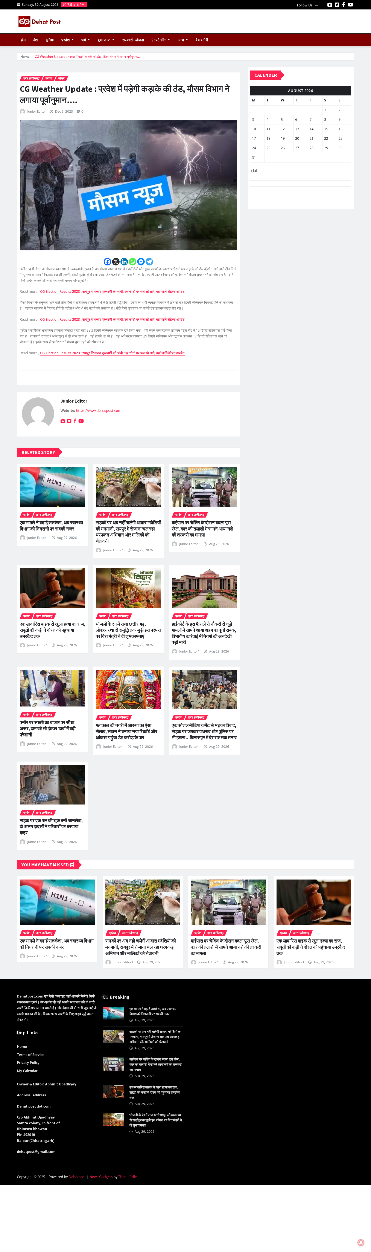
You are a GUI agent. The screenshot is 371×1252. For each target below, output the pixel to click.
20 (297, 138)
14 (311, 129)
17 (254, 138)
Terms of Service (30, 1054)
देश (35, 40)
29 (326, 148)
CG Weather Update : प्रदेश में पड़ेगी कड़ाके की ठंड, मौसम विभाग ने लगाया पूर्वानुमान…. (88, 56)
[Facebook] (107, 261)
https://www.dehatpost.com (98, 410)
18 (268, 138)
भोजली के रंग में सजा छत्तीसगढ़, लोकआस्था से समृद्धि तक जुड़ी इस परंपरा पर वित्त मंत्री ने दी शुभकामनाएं (128, 630)
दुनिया (50, 40)
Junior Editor (36, 111)
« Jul (253, 170)
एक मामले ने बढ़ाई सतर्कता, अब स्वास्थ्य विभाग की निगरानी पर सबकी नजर (51, 525)
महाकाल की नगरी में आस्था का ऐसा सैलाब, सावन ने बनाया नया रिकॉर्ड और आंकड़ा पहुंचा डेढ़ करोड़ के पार (126, 731)
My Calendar (27, 1070)
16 (340, 129)
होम (23, 40)
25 (268, 148)
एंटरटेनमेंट (159, 40)
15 (326, 129)
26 (283, 148)
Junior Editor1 (37, 537)
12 (283, 129)
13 (297, 129)
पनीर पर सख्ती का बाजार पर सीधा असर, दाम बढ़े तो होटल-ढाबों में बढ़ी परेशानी (48, 728)
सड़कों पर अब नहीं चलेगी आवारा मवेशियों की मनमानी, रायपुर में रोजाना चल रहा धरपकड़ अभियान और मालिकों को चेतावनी (128, 531)
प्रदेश (66, 40)
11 (268, 129)
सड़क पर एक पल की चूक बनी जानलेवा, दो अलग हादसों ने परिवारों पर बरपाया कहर (51, 826)
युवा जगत (104, 40)
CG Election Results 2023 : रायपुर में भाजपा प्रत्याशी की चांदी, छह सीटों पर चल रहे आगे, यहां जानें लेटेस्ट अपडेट (112, 291)
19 (283, 138)
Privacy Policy (28, 1062)
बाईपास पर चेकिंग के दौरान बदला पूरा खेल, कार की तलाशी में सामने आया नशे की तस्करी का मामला (202, 528)
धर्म (84, 40)
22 (326, 138)
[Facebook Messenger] (141, 261)
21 (311, 138)
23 (340, 138)
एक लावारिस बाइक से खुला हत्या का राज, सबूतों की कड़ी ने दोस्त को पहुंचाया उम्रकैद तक (52, 630)
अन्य (181, 40)
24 (254, 148)
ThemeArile (127, 1176)
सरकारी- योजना (133, 40)
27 (297, 148)
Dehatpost (77, 1176)
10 (254, 129)
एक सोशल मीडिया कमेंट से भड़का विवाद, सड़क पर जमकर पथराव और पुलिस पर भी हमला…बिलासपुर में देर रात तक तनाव (204, 731)
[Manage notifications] (360, 1242)
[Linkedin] (124, 261)
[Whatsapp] (132, 261)
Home (25, 56)
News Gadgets (101, 1176)
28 (311, 148)
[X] (116, 261)
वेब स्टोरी (202, 40)
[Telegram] (149, 261)
